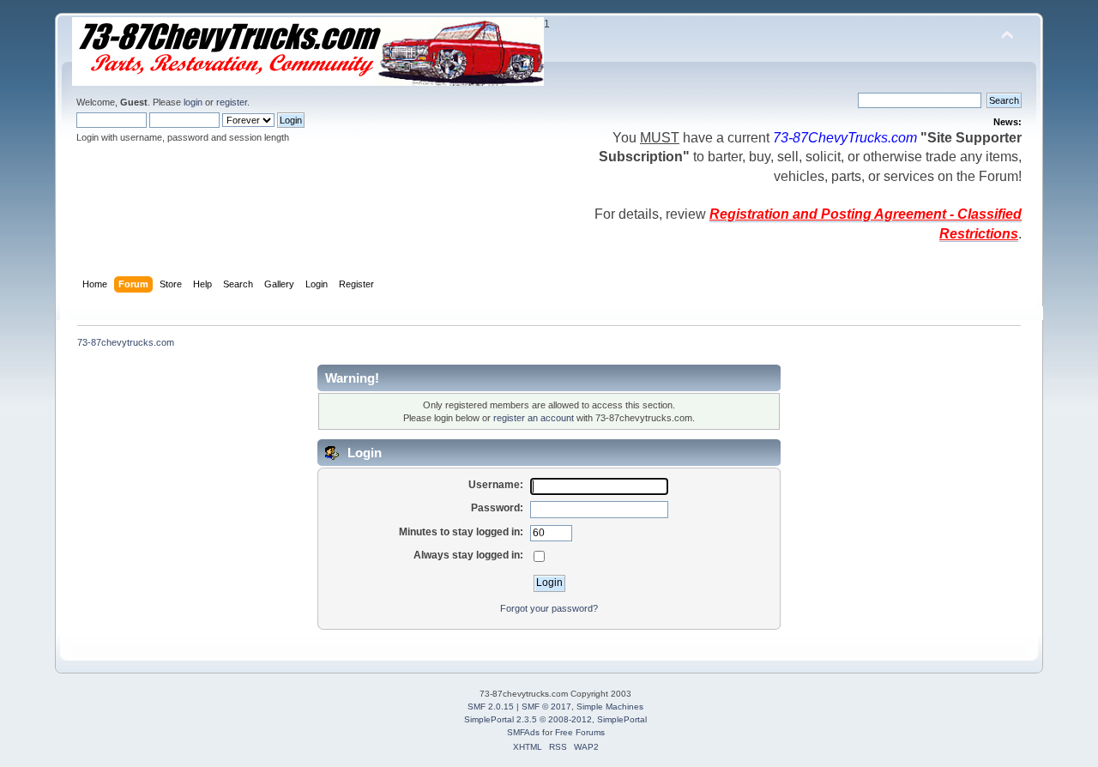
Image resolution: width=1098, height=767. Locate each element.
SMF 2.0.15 (491, 706)
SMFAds (523, 732)
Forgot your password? (549, 608)
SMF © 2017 (546, 706)
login (193, 102)
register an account (533, 418)
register (231, 102)
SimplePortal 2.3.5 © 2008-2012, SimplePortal (555, 719)
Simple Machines (609, 706)
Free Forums (580, 732)
